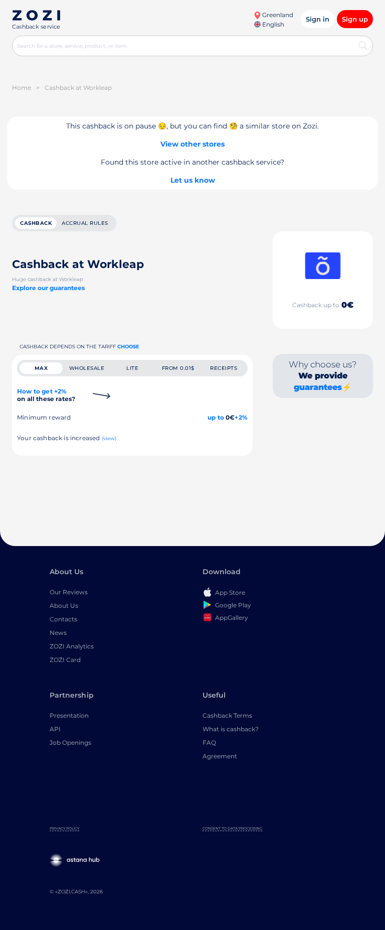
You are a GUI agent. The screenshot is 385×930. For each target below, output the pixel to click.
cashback (36, 223)
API (55, 729)
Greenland (277, 15)
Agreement (220, 756)
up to (216, 417)
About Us (64, 605)
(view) (109, 438)
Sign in (317, 19)
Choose (128, 346)
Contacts (63, 619)
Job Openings (70, 742)
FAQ (209, 742)
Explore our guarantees (48, 288)
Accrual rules (85, 223)
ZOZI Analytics (72, 646)
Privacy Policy (64, 828)
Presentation (69, 715)
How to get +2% (46, 395)
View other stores (192, 144)
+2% (241, 417)
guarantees (318, 387)
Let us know (192, 180)
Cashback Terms (227, 715)
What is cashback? (231, 729)
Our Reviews (69, 592)
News (58, 632)
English (272, 24)
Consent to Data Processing (232, 828)
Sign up (355, 19)
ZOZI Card (65, 659)
